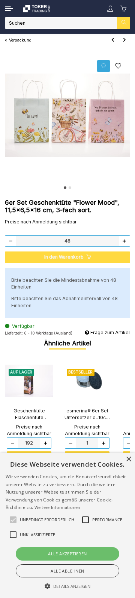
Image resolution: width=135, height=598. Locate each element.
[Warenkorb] (123, 9)
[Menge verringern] (10, 241)
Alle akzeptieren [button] (67, 553)
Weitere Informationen (57, 507)
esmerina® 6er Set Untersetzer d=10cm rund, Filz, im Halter (87, 414)
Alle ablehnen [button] (67, 571)
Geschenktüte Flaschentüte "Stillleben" (29, 414)
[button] (110, 8)
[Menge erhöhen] (124, 241)
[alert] (67, 525)
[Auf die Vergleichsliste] (103, 66)
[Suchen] (123, 23)
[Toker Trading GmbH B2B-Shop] (36, 8)
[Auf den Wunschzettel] (118, 66)
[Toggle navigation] (9, 8)
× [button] (128, 459)
